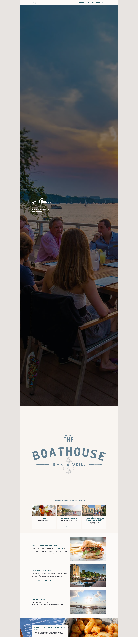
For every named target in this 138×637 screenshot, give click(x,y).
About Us (98, 2)
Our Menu (44, 526)
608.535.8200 (46, 578)
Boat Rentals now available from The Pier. (43, 580)
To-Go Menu (69, 526)
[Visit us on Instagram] (105, 2)
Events (88, 2)
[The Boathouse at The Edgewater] (35, 2)
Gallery (93, 2)
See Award (94, 526)
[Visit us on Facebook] (102, 2)
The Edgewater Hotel (58, 548)
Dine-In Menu (81, 2)
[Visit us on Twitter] (104, 2)
